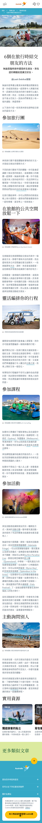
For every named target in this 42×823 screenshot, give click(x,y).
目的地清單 (21, 189)
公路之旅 (30, 363)
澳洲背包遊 (22, 11)
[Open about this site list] (38, 794)
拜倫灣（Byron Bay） (28, 568)
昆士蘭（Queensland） (16, 560)
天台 (12, 265)
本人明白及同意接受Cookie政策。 (21, 814)
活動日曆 (16, 529)
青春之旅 (12, 11)
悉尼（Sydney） (9, 438)
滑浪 (28, 445)
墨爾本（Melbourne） (29, 438)
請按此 (27, 807)
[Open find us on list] (38, 787)
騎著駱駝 (14, 688)
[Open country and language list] (38, 780)
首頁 (3, 11)
